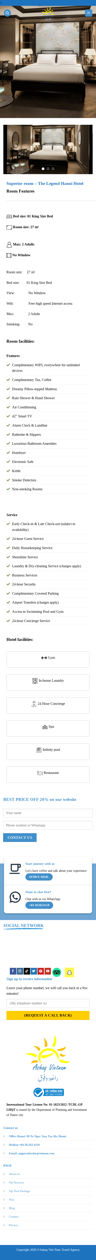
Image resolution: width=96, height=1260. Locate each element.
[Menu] (88, 13)
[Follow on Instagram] (20, 971)
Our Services (16, 1182)
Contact (14, 1216)
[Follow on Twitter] (34, 971)
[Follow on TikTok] (27, 971)
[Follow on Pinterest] (41, 971)
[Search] (7, 13)
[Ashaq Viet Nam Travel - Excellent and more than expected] (48, 13)
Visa (11, 1199)
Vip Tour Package (19, 1191)
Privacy (13, 1225)
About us (14, 1174)
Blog (12, 1208)
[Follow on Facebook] (13, 971)
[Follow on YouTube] (48, 971)
